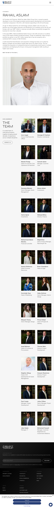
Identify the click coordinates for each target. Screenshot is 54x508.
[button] (50, 2)
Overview (39, 473)
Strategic (22, 480)
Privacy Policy (17, 464)
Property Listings (7, 473)
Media (4, 490)
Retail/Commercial (24, 478)
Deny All (27, 503)
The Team (39, 478)
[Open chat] (51, 505)
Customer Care (23, 490)
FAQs (38, 480)
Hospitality (22, 473)
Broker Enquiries (24, 492)
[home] (7, 2)
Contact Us (7, 142)
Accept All (27, 500)
